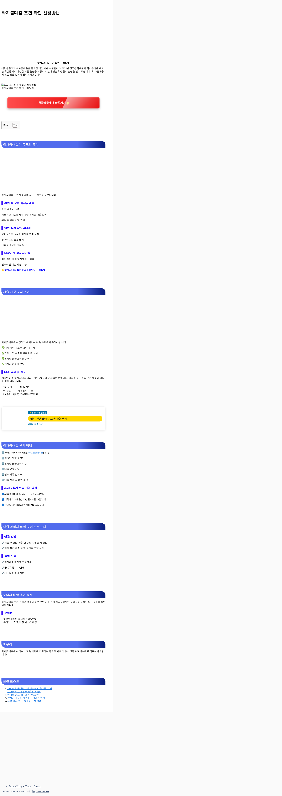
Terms (28, 786)
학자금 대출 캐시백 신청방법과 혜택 (26, 697)
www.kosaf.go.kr (35, 452)
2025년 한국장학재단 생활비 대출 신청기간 (29, 688)
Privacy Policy (15, 786)
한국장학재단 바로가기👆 (53, 103)
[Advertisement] (53, 38)
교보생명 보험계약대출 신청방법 (24, 691)
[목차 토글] (13, 125)
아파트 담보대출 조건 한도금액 (23, 694)
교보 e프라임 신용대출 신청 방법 (24, 701)
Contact (37, 786)
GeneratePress (42, 791)
